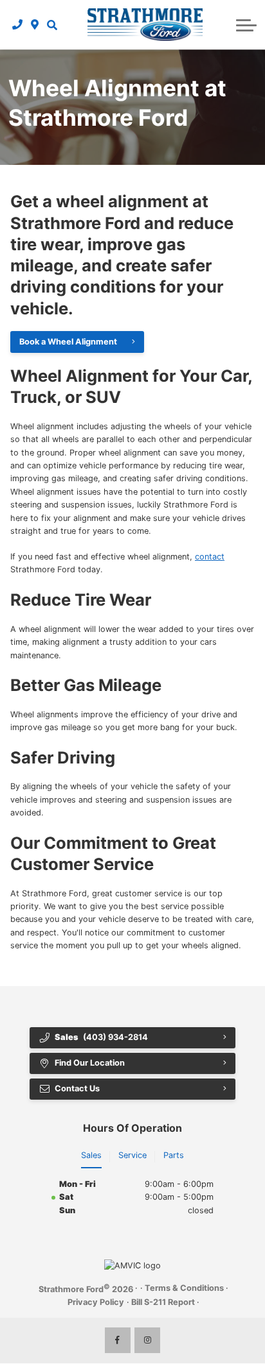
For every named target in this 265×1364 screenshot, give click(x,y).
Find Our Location (90, 1063)
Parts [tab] (173, 1155)
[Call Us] (17, 24)
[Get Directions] (35, 24)
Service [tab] (132, 1155)
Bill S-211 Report (163, 1302)
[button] (52, 24)
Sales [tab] (91, 1155)
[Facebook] (118, 1340)
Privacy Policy (96, 1302)
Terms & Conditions (184, 1288)
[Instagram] (147, 1340)
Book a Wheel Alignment (68, 341)
